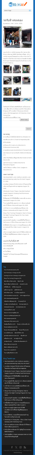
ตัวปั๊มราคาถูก (16, 287)
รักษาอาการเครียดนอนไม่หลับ (12, 315)
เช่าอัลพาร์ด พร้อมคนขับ (20, 341)
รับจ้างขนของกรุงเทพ (10, 318)
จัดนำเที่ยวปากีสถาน (10, 281)
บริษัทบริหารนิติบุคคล (10, 301)
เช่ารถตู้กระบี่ (18, 338)
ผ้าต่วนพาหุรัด (23, 304)
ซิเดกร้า (21, 281)
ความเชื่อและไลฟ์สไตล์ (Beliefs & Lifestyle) (15, 137)
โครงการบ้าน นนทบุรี (10, 350)
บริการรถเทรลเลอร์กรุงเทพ (11, 298)
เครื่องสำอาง (8, 338)
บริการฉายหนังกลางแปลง (11, 295)
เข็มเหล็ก (24, 335)
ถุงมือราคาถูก (8, 290)
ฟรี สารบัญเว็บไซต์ (8, 248)
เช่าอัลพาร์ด (8, 341)
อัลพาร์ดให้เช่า (19, 333)
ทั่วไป (20, 23)
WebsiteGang (18, 452)
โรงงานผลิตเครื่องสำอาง (11, 353)
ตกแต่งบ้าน (24, 284)
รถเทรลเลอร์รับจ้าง (9, 310)
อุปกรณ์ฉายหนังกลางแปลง (11, 335)
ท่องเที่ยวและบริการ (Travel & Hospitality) (15, 139)
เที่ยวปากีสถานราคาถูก (10, 344)
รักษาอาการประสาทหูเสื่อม (11, 312)
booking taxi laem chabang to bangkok (14, 275)
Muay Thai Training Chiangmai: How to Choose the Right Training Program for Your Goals (18, 393)
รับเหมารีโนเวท (24, 330)
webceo (7, 23)
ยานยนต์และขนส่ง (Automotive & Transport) (16, 150)
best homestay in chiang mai (12, 272)
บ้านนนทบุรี (22, 301)
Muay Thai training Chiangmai (12, 278)
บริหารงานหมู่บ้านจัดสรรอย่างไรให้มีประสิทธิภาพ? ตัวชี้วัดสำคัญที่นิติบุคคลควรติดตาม (16, 410)
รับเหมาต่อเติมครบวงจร (10, 327)
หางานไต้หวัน (8, 333)
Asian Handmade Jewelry (11, 269)
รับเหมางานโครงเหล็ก (23, 324)
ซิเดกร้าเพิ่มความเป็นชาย (11, 284)
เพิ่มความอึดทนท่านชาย (11, 347)
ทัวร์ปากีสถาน (8, 292)
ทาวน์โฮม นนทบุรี (20, 292)
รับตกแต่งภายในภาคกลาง (11, 321)
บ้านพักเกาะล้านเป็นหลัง (11, 304)
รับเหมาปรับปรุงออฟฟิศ (10, 330)
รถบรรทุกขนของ (21, 307)
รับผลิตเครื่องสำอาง (9, 324)
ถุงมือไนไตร (18, 290)
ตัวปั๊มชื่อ (7, 287)
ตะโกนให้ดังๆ (7, 251)
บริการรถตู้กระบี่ (25, 295)
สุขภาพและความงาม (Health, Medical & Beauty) (17, 153)
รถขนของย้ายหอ (9, 307)
